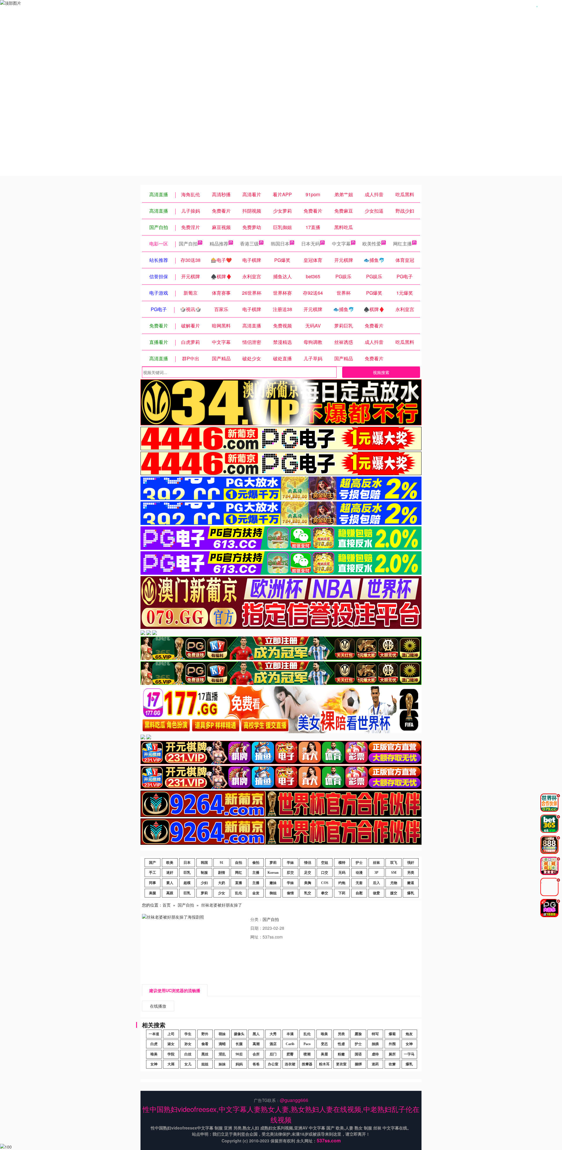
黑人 (256, 1034)
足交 (307, 873)
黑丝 (204, 1054)
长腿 (239, 1044)
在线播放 (158, 1006)
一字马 (409, 1054)
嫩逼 (410, 883)
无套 (359, 883)
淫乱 (222, 1054)
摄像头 (239, 1034)
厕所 (392, 1054)
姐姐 (204, 1064)
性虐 (341, 1044)
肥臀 (290, 1054)
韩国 (204, 863)
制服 (204, 873)
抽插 (375, 1044)
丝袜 (376, 863)
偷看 (204, 1044)
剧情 (221, 873)
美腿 (152, 893)
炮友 (409, 1034)
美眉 (324, 1054)
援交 (393, 893)
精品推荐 (219, 243)
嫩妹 (273, 883)
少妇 (204, 883)
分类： (256, 919)
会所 (256, 1054)
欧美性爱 (371, 243)
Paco (307, 1044)
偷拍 (255, 863)
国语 (358, 1054)
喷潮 (307, 1054)
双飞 (393, 863)
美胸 (307, 883)
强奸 (410, 863)
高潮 (256, 1044)
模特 (341, 863)
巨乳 (187, 873)
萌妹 (222, 1034)
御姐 (273, 893)
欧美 (169, 863)
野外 (204, 1034)
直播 (238, 883)
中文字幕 (341, 243)
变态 (324, 1044)
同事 (152, 883)
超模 (187, 883)
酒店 (273, 1044)
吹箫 (392, 1064)
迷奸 (169, 873)
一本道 (154, 1034)
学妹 (290, 863)
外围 (392, 1044)
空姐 (324, 863)
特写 (375, 1034)
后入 (376, 883)
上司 (170, 1034)
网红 (238, 873)
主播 (255, 873)
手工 (152, 873)
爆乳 (410, 893)
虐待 (375, 1054)
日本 (187, 863)
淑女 (170, 1044)
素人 (169, 883)
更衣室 (341, 1064)
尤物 (393, 883)
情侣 (307, 863)
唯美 (324, 1034)
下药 (341, 893)
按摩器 (307, 1064)
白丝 (187, 1054)
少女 (221, 893)
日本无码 (310, 243)
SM (393, 873)
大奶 (221, 883)
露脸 (358, 1034)
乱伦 (238, 893)
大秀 (273, 1034)
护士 (359, 863)
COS (324, 883)
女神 (409, 1044)
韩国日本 (280, 243)
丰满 (290, 1034)
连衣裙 (290, 1064)
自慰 (359, 893)
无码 (341, 873)
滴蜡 (222, 1044)
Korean (273, 873)
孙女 (187, 1044)
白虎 (153, 1044)
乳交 (307, 893)
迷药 (375, 1064)
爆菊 (392, 1034)
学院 (170, 1054)
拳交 (324, 893)
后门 (273, 1054)
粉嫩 (341, 1054)
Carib (290, 1044)
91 (221, 863)
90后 (239, 1054)
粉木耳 (324, 1064)
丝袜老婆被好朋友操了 (221, 905)
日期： (256, 928)
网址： (256, 937)
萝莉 (273, 863)
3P (376, 873)
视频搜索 (381, 372)
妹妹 (222, 1064)
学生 (187, 1034)
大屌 (170, 1064)
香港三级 (249, 243)
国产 (152, 863)
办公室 (273, 1064)
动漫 (359, 873)
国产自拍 (188, 243)
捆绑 (358, 1064)
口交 (324, 873)
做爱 (376, 893)
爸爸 (256, 1064)
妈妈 (239, 1064)
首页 (166, 905)
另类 (410, 873)
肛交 (290, 873)
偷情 (290, 893)
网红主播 (402, 243)
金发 (255, 893)
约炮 (341, 883)
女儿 (187, 1064)
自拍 (238, 863)
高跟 (169, 893)
